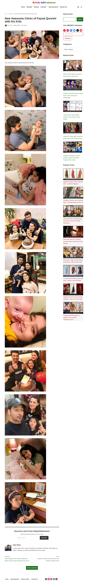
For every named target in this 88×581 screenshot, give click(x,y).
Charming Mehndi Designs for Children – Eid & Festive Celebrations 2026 (71, 317)
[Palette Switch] (78, 7)
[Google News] (56, 579)
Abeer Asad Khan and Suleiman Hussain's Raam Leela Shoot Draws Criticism (73, 241)
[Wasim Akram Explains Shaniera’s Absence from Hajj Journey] (72, 66)
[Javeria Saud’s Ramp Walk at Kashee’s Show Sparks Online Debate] (72, 107)
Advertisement (53, 7)
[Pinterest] (64, 30)
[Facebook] (71, 30)
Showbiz (29, 7)
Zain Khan (9, 25)
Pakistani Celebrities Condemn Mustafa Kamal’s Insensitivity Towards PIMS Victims (71, 158)
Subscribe (44, 537)
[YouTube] (81, 30)
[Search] (81, 7)
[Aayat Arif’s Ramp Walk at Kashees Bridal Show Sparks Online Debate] (72, 128)
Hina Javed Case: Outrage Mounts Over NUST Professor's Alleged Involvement (72, 221)
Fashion (36, 7)
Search (80, 19)
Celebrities (10, 13)
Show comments (32, 568)
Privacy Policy (25, 579)
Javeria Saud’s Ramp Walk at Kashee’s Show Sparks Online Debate (71, 117)
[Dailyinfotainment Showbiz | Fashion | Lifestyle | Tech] (44, 2)
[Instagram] (67, 30)
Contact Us (63, 7)
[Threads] (77, 30)
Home (23, 7)
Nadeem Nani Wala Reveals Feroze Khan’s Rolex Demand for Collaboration (73, 95)
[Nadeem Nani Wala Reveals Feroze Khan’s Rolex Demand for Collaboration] (72, 85)
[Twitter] (74, 30)
